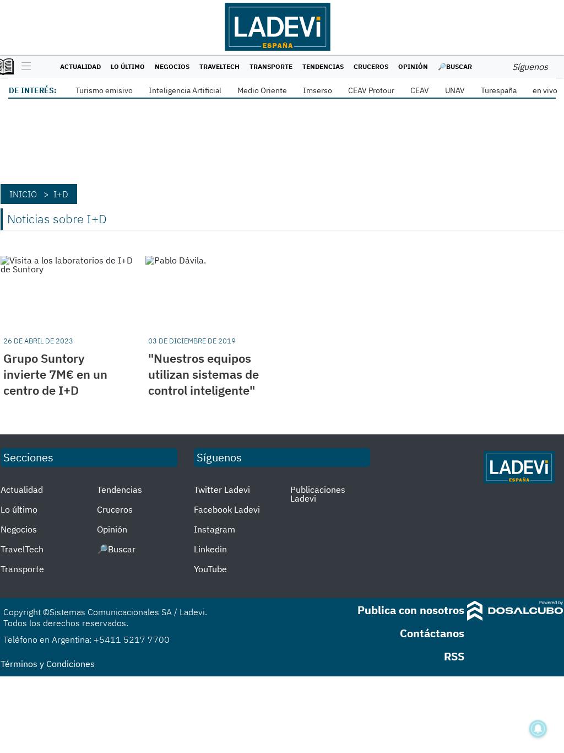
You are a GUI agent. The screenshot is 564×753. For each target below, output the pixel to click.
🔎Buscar (455, 66)
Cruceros (371, 66)
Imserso (317, 90)
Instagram (214, 529)
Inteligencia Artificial (185, 90)
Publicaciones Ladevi (317, 494)
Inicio (23, 194)
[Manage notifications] (538, 729)
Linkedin (210, 549)
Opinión (413, 66)
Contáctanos (432, 633)
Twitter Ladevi (222, 489)
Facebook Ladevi (227, 509)
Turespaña (499, 90)
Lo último (128, 66)
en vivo (545, 90)
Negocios (172, 66)
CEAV (419, 90)
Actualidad (80, 66)
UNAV (455, 90)
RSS (454, 656)
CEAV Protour (371, 90)
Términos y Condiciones (48, 663)
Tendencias (323, 66)
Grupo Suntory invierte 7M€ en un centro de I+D (55, 374)
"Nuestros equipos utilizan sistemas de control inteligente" (203, 374)
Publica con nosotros (410, 610)
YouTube (210, 568)
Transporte (271, 66)
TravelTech (219, 66)
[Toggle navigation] (23, 66)
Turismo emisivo (104, 90)
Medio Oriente (262, 90)
